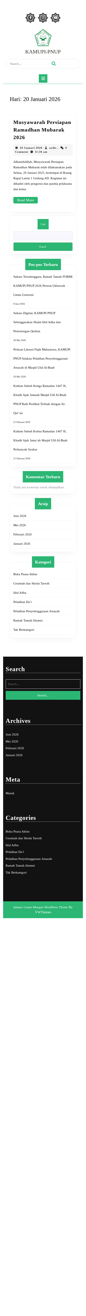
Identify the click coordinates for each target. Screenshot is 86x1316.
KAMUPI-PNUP (43, 51)
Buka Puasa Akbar (25, 574)
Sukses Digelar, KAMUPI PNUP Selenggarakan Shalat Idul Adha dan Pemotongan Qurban (37, 322)
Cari (43, 224)
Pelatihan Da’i (22, 602)
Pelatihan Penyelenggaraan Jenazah (36, 611)
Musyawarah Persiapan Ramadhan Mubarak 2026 (42, 129)
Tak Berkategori (23, 629)
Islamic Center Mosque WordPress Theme (41, 907)
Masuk (10, 793)
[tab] (43, 78)
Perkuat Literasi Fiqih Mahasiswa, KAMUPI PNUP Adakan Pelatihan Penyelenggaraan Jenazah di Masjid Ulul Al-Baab (41, 358)
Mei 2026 (19, 525)
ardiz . (53, 147)
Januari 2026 (21, 543)
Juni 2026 (19, 516)
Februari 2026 (22, 534)
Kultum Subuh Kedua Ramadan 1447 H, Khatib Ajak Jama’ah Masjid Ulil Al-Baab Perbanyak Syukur (40, 440)
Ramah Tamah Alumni (28, 620)
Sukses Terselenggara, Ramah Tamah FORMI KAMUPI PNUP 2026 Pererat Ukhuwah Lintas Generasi (42, 285)
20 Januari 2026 (31, 147)
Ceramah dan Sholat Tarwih (31, 583)
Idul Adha (19, 592)
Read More (27, 202)
